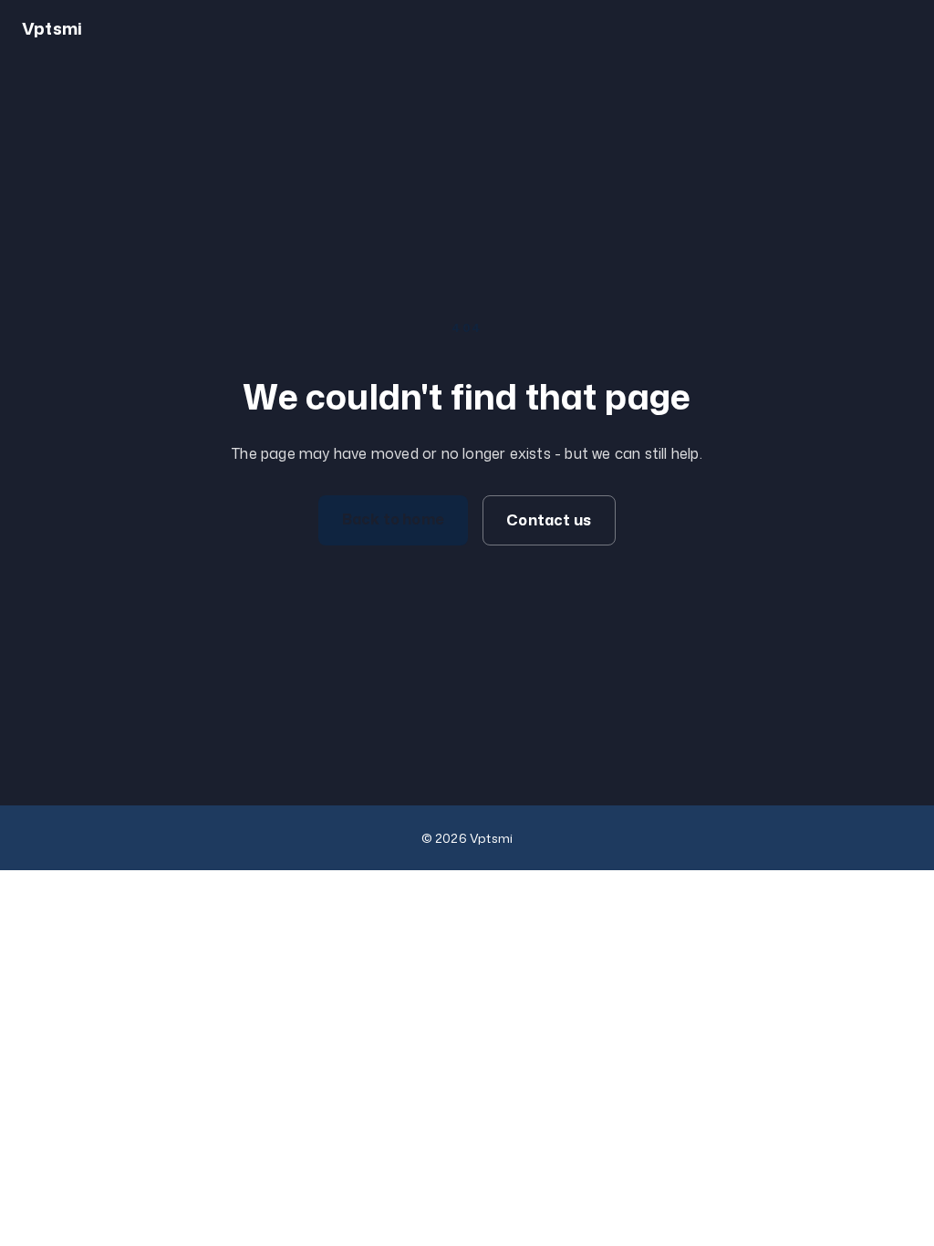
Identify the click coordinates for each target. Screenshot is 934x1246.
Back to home (393, 519)
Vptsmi (52, 28)
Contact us (548, 520)
